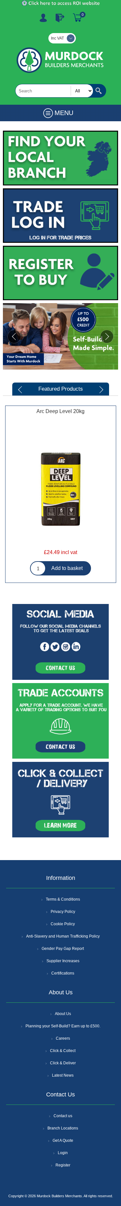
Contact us (63, 1116)
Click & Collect (63, 1050)
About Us (63, 1013)
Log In (60, 18)
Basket (77, 18)
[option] (60, 501)
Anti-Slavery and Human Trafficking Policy (63, 936)
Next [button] (101, 390)
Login (63, 1153)
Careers (63, 1038)
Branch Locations (62, 1128)
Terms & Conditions (63, 899)
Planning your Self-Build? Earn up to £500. (62, 1026)
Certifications (62, 973)
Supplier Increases (62, 961)
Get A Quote (63, 1140)
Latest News (63, 1075)
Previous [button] (20, 390)
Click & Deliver (63, 1063)
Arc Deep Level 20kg (60, 411)
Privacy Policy (63, 911)
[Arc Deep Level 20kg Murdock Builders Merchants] (60, 488)
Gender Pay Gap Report (63, 948)
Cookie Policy (63, 924)
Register (43, 18)
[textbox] (54, 90)
